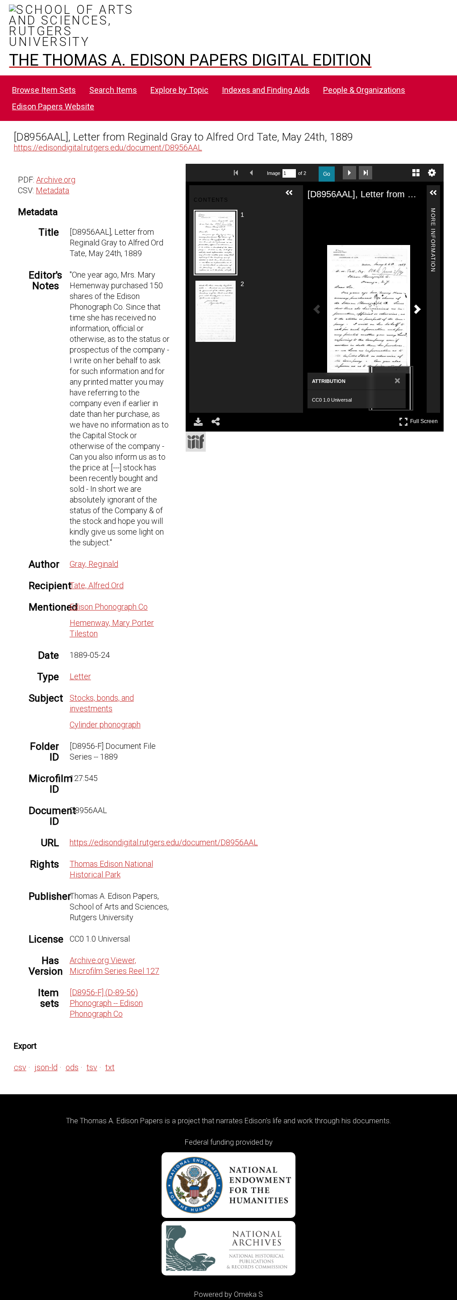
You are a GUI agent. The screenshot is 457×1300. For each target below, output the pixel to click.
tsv (92, 1067)
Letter (80, 676)
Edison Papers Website (53, 106)
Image (273, 173)
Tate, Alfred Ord (97, 585)
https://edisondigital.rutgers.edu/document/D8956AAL (108, 147)
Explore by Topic (179, 90)
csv (20, 1067)
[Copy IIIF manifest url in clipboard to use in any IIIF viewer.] (196, 442)
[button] (293, 196)
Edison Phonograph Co (109, 606)
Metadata (52, 190)
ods (72, 1067)
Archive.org (55, 179)
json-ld (46, 1067)
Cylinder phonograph (105, 724)
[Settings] (432, 173)
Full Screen (425, 419)
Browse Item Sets (44, 90)
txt (110, 1067)
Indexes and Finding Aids (266, 90)
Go (326, 174)
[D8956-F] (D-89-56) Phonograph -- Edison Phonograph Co (106, 1003)
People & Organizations (364, 90)
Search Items (113, 90)
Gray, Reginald (94, 564)
